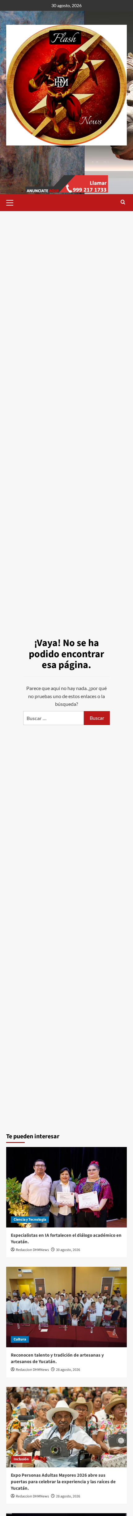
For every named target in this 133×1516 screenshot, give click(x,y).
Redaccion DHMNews (32, 1250)
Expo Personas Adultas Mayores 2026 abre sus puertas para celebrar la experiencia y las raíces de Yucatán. (63, 1482)
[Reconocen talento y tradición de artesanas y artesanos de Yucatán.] (66, 1307)
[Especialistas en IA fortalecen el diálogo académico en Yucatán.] (66, 1187)
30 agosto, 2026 (68, 1250)
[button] (12, 202)
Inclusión (21, 1459)
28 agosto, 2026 (68, 1369)
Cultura (20, 1339)
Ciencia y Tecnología (30, 1219)
